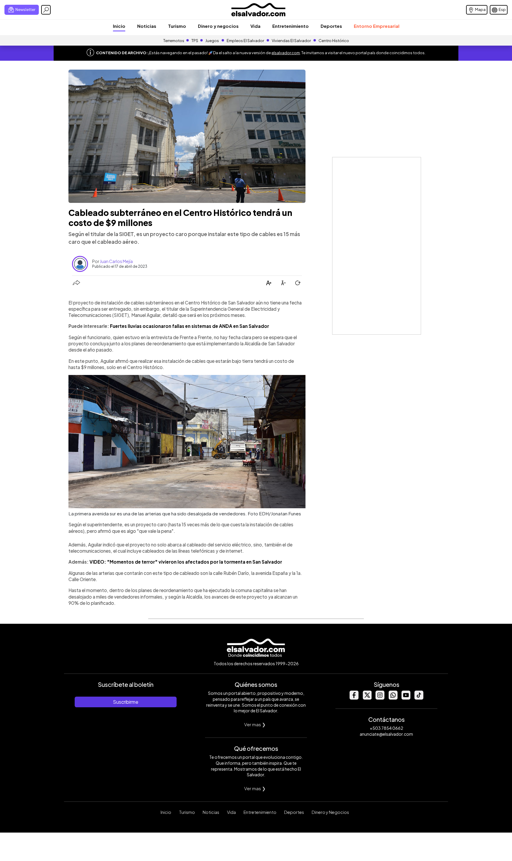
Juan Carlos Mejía (116, 261)
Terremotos (173, 40)
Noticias (146, 26)
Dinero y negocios (218, 26)
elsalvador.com (285, 52)
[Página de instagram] (380, 698)
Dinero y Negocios (330, 812)
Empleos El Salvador (245, 40)
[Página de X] (367, 698)
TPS (194, 40)
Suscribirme (125, 702)
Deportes (331, 26)
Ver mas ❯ (255, 724)
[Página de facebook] (354, 698)
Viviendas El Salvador (291, 40)
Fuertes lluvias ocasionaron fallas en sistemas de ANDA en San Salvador (189, 326)
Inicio (119, 26)
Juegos (212, 40)
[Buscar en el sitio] (46, 10)
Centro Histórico (334, 40)
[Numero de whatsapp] (393, 698)
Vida (255, 26)
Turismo (177, 26)
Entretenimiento (290, 26)
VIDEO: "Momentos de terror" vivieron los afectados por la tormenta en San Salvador (185, 562)
